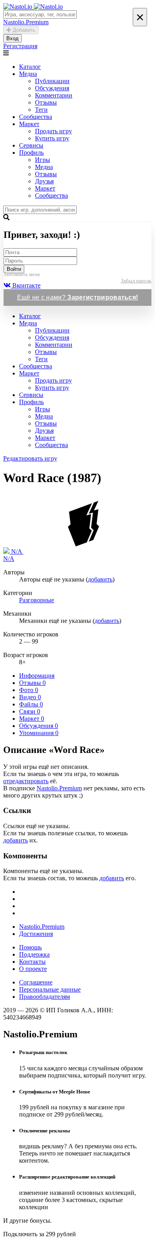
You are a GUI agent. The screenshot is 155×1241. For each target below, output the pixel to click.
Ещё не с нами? (77, 297)
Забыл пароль (136, 281)
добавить (100, 579)
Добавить (23, 30)
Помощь (30, 947)
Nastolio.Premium (59, 788)
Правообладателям (44, 996)
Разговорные (36, 600)
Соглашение (35, 982)
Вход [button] (12, 38)
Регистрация (20, 46)
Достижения (36, 933)
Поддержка (34, 954)
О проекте (33, 968)
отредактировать (25, 781)
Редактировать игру (30, 458)
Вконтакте (26, 285)
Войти (14, 269)
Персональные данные (50, 989)
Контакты (32, 961)
